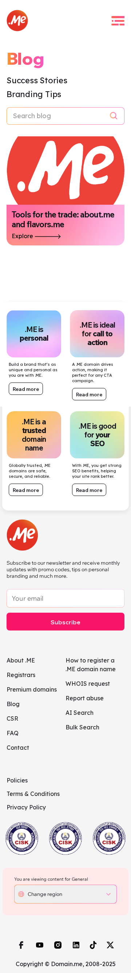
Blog (13, 704)
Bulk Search (82, 727)
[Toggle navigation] (117, 20)
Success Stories (37, 80)
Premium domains (32, 689)
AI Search (80, 712)
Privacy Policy (26, 807)
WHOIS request (88, 683)
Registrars (21, 674)
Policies (17, 780)
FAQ (13, 733)
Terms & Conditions (33, 793)
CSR (12, 718)
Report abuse (85, 698)
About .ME (21, 660)
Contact (18, 747)
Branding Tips (34, 94)
